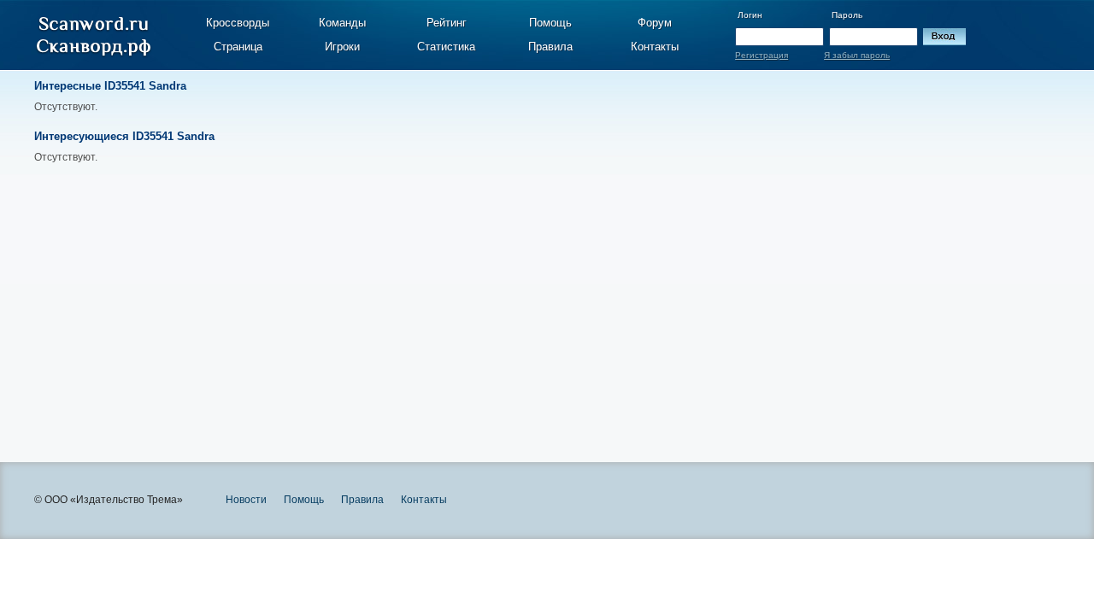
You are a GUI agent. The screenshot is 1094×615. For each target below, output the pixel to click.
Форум (655, 22)
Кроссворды (237, 22)
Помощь (550, 22)
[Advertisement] (384, 299)
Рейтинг (446, 22)
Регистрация (761, 55)
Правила (550, 46)
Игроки (342, 46)
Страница (238, 46)
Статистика (446, 46)
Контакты (655, 46)
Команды (342, 22)
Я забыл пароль (857, 55)
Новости (246, 500)
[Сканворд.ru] (93, 37)
